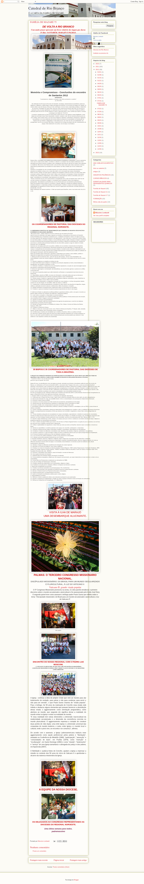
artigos (95, 171)
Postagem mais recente (39, 860)
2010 (97, 64)
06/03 (99, 89)
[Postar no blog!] (60, 841)
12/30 (99, 149)
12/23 (99, 146)
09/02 (99, 117)
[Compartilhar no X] (62, 841)
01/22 (99, 80)
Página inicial (59, 860)
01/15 (99, 78)
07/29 (99, 111)
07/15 (99, 101)
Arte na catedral (98, 168)
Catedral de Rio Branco (46, 8)
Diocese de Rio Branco (101, 50)
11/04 (99, 132)
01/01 (99, 72)
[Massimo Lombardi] (94, 38)
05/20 (99, 86)
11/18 (99, 137)
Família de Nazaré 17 (100, 195)
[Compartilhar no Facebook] (64, 841)
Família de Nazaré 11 (100, 192)
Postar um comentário (39, 851)
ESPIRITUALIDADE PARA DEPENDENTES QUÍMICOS (102, 182)
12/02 (99, 140)
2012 (97, 69)
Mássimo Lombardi (102, 212)
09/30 (99, 123)
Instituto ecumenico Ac (100, 53)
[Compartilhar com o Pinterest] (66, 841)
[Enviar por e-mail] (58, 841)
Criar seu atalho (97, 40)
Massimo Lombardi (98, 36)
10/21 (99, 126)
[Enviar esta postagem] (54, 841)
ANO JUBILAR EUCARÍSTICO (103, 163)
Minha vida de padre (100, 202)
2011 (97, 66)
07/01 (99, 98)
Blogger (76, 880)
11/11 (99, 134)
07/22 (99, 108)
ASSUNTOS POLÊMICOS (101, 175)
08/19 (99, 114)
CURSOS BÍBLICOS (100, 178)
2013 (97, 152)
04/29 (99, 83)
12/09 (99, 143)
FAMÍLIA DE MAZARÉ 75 (102, 104)
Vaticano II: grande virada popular (65, 587)
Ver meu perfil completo (101, 215)
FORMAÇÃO (97, 198)
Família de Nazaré (99, 188)
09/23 (99, 120)
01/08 (99, 75)
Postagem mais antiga (78, 860)
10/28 (99, 129)
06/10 (99, 92)
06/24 (99, 95)
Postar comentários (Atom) (61, 867)
